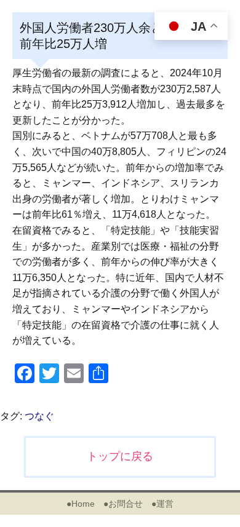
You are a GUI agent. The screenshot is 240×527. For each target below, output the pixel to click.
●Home (80, 504)
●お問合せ (123, 504)
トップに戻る (120, 456)
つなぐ (39, 416)
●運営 (162, 504)
